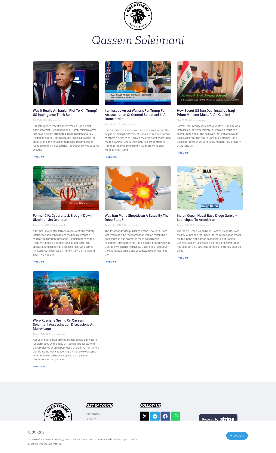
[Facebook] (165, 416)
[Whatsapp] (175, 416)
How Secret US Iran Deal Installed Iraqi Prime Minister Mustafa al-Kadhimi (206, 113)
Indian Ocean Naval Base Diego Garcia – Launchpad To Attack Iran (207, 218)
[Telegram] (155, 416)
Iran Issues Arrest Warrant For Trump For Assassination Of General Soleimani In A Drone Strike (135, 115)
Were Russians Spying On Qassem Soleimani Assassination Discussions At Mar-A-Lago (63, 324)
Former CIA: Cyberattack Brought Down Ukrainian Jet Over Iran (62, 218)
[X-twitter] (144, 416)
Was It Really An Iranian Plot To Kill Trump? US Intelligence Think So (65, 113)
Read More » (39, 156)
